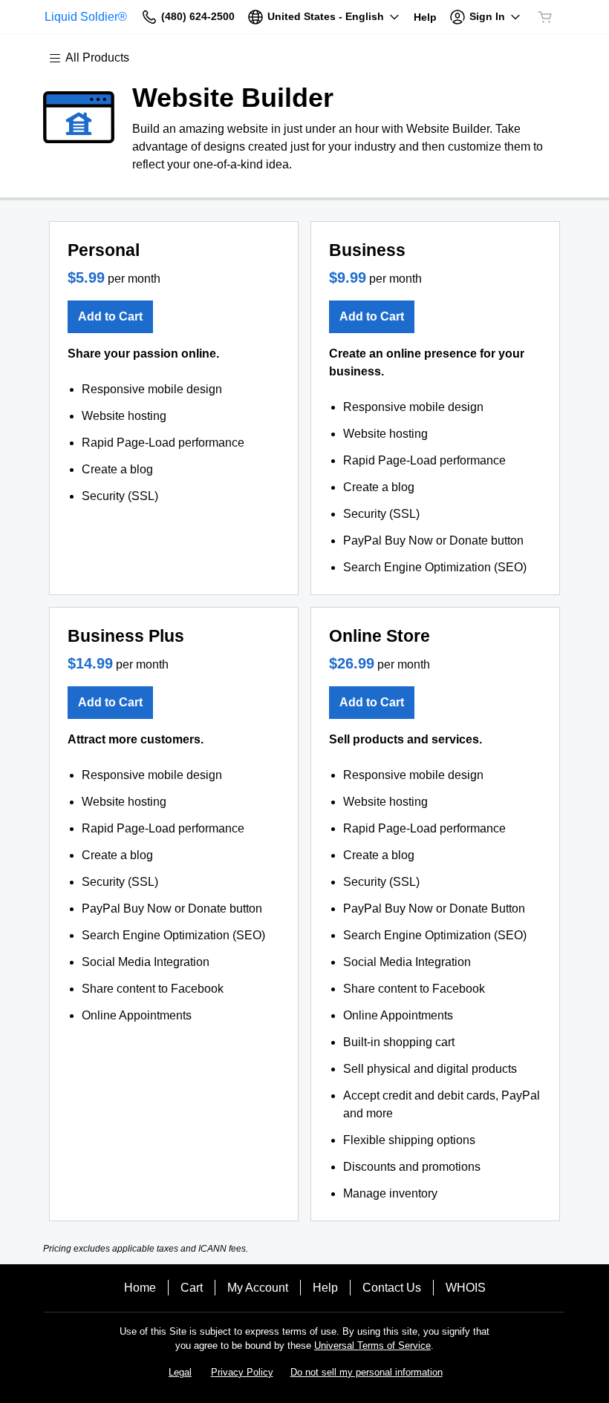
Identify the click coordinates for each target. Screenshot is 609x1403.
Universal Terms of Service (372, 1345)
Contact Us (391, 1287)
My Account (257, 1287)
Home (140, 1287)
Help (325, 1287)
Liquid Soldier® (86, 16)
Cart (191, 1287)
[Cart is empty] (545, 17)
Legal (180, 1372)
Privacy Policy (242, 1372)
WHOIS (466, 1287)
